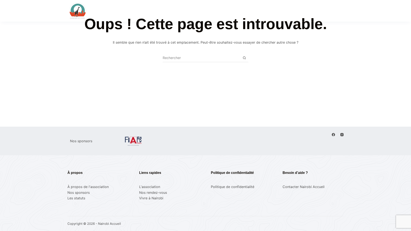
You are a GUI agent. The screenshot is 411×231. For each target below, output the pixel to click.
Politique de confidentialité (232, 187)
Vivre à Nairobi (250, 10)
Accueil (156, 10)
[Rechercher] (292, 10)
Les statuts (76, 198)
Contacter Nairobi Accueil (304, 187)
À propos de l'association (88, 187)
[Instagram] (342, 134)
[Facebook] (333, 134)
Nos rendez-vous (185, 10)
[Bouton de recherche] (244, 58)
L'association (149, 187)
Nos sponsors (78, 192)
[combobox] (201, 57)
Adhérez (334, 10)
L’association (218, 10)
